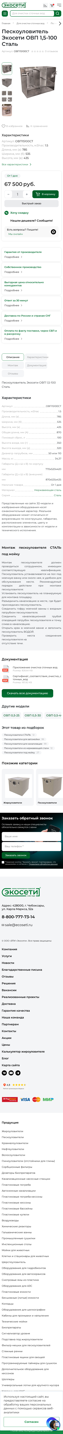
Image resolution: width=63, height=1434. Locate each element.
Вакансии (9, 990)
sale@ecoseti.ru (18, 925)
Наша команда (13, 1017)
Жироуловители (12, 1131)
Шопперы (8, 1379)
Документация (36, 365)
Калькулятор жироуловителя (23, 1051)
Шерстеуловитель (14, 1262)
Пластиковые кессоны (16, 1202)
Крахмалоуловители (15, 1143)
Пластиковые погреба (16, 1184)
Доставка (9, 1003)
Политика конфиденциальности (31, 1430)
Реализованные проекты (20, 997)
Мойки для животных (15, 1250)
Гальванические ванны (17, 1232)
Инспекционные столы (16, 1244)
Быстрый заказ (31, 203)
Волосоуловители (13, 1155)
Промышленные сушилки (18, 1238)
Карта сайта (11, 1065)
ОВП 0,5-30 (33, 715)
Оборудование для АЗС (17, 1285)
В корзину (48, 194)
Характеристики (37, 357)
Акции (6, 1038)
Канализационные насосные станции (26, 1178)
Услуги (7, 956)
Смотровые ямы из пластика (20, 1279)
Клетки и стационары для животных (25, 1256)
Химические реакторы (16, 1226)
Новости (8, 963)
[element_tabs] (13, 357)
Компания (9, 949)
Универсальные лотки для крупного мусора (30, 1385)
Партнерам (10, 1024)
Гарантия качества (16, 1010)
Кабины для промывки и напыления (25, 1315)
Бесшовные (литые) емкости (20, 1297)
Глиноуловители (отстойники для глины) (28, 1161)
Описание (13, 357)
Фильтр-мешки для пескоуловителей (26, 1345)
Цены (6, 1044)
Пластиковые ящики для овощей (23, 1357)
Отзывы (13, 373)
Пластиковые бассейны (17, 1208)
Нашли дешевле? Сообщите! (31, 220)
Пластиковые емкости (16, 1291)
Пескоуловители (13, 1137)
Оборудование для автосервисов (24, 1274)
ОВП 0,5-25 (11, 715)
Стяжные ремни (12, 1351)
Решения (9, 983)
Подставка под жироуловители (22, 1339)
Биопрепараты (11, 1327)
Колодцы (7, 1303)
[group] (18, 787)
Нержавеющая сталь (47, 490)
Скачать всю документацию (27, 693)
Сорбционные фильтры (17, 1167)
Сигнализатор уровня (16, 1333)
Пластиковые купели (15, 1214)
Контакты (9, 1031)
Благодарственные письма (22, 969)
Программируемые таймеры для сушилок (29, 1363)
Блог (5, 1058)
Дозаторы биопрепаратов (18, 1172)
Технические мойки (14, 1321)
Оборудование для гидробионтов (24, 1268)
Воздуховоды (10, 1220)
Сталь (57, 495)
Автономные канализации (19, 1190)
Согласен (31, 1422)
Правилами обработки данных (43, 864)
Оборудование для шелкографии (23, 1309)
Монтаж (13, 365)
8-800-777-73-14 (18, 916)
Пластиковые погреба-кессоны (22, 1196)
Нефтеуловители (13, 1149)
